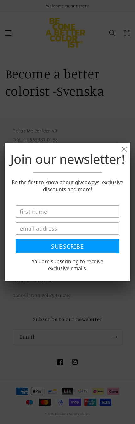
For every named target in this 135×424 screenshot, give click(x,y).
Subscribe (67, 246)
